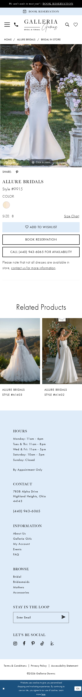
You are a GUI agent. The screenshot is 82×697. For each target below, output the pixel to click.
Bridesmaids (21, 582)
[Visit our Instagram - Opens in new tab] (15, 643)
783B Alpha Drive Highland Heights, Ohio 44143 (29, 496)
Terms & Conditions (15, 665)
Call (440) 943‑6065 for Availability (41, 252)
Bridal (17, 577)
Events (17, 549)
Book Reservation (58, 3)
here (43, 694)
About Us (19, 533)
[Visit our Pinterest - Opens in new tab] (33, 643)
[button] (7, 24)
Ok (78, 688)
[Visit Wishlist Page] (75, 25)
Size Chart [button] (71, 216)
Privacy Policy (39, 665)
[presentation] (20, 351)
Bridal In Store (51, 39)
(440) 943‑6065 (27, 511)
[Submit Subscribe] (63, 617)
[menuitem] (7, 24)
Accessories (21, 592)
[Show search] (67, 25)
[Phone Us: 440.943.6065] (16, 25)
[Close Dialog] (3, 688)
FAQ (16, 554)
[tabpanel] (41, 105)
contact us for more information (33, 268)
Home (8, 39)
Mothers (18, 587)
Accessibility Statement (64, 665)
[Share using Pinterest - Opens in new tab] (17, 172)
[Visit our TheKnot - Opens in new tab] (52, 643)
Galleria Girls (22, 539)
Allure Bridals (26, 39)
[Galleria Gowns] (41, 26)
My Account (21, 544)
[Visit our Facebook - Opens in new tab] (24, 643)
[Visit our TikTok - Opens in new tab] (42, 643)
